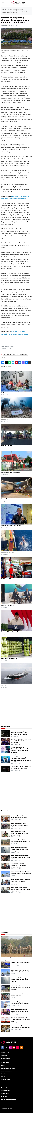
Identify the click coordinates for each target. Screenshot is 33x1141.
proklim (4, 357)
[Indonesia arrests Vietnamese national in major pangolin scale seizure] (5, 858)
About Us (4, 1096)
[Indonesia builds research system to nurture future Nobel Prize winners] (5, 890)
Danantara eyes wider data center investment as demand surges (20, 1019)
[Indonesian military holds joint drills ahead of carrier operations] (5, 874)
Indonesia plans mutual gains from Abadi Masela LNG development (14, 631)
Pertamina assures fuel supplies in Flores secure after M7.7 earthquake (14, 471)
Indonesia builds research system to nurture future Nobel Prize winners (20, 889)
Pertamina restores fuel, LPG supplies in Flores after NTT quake (16, 444)
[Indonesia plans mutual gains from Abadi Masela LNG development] (16, 620)
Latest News (5, 726)
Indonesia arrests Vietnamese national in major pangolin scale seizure (20, 857)
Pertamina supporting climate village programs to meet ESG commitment (16, 11)
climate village (22, 354)
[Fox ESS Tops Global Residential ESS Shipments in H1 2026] (5, 769)
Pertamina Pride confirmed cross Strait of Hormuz (14, 684)
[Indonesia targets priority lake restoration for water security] (5, 1004)
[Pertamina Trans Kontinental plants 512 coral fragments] (16, 407)
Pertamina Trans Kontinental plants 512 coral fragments (15, 418)
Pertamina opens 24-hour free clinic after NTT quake (16, 391)
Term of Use (5, 1088)
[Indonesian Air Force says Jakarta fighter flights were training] (5, 850)
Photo (3, 1076)
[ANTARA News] (18, 2)
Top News (4, 932)
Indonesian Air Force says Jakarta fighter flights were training (19, 849)
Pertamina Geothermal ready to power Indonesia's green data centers (14, 524)
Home (6, 9)
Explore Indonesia (6, 1071)
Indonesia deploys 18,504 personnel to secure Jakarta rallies (19, 825)
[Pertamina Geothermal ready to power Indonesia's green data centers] (16, 514)
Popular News (6, 811)
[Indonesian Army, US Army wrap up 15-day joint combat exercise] (5, 842)
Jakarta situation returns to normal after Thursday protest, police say (20, 987)
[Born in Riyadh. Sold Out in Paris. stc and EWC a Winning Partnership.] (5, 741)
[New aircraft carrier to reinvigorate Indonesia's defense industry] (5, 866)
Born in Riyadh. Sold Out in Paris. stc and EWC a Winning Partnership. (21, 740)
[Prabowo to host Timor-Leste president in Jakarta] (5, 996)
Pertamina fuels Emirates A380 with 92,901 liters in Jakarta (15, 498)
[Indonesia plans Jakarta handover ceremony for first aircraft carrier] (5, 834)
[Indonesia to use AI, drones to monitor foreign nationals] (5, 818)
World (3, 1065)
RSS (2, 1102)
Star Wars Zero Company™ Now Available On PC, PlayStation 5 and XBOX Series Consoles (20, 732)
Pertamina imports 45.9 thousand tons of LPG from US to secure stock (16, 657)
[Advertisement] (16, 706)
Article (3, 1074)
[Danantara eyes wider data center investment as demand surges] (5, 1020)
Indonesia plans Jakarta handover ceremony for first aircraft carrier (19, 833)
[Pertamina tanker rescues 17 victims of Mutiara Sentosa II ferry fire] (16, 540)
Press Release (5, 1079)
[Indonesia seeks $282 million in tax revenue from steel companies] (5, 882)
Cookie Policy (5, 1093)
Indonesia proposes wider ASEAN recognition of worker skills (20, 1011)
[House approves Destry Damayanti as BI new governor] (5, 1028)
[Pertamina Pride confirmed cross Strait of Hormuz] (16, 673)
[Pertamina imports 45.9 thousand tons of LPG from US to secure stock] (16, 647)
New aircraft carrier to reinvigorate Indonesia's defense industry (18, 865)
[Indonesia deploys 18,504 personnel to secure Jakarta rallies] (5, 826)
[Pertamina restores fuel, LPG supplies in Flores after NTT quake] (16, 434)
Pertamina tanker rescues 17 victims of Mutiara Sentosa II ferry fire (16, 551)
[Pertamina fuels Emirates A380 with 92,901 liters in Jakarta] (16, 487)
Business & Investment (16, 9)
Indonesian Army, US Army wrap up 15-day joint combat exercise (16, 957)
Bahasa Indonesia (6, 1085)
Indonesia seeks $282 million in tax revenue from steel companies (20, 881)
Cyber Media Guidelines (8, 1099)
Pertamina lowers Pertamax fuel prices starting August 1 (14, 577)
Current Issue (5, 1062)
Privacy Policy (5, 1090)
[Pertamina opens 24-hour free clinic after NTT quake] (16, 381)
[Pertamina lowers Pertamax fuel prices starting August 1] (16, 567)
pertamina (7, 354)
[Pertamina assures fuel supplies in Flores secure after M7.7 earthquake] (16, 461)
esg (14, 354)
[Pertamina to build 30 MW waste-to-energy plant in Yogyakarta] (16, 594)
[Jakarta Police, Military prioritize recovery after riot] (5, 964)
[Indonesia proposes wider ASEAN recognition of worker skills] (5, 1012)
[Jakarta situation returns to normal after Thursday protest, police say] (5, 988)
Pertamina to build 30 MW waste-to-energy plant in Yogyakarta (15, 604)
